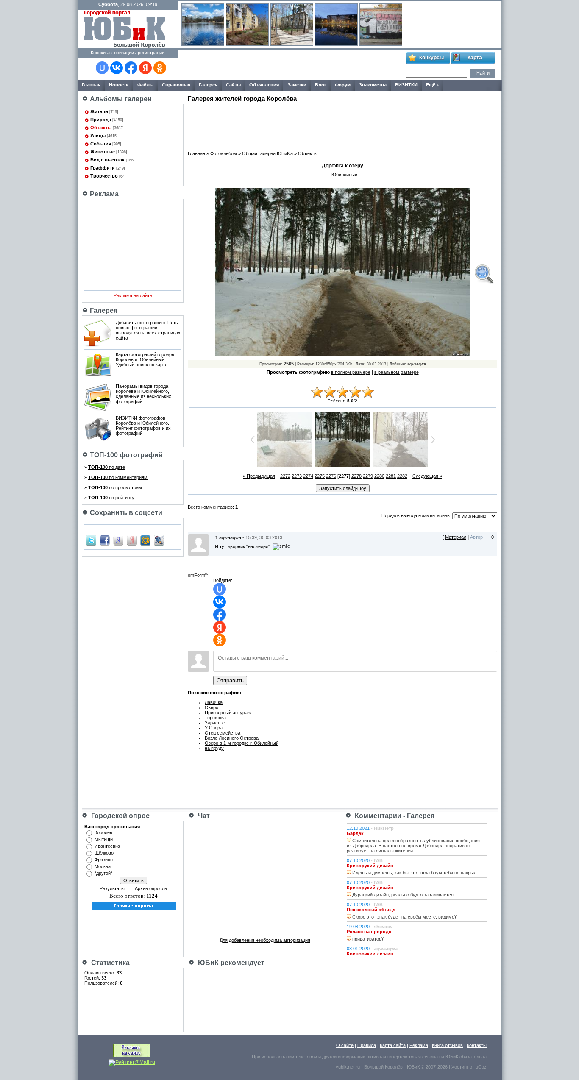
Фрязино (104, 859)
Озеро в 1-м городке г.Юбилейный (241, 743)
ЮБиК (451, 1056)
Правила (366, 1045)
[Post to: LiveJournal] (159, 540)
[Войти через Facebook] (131, 67)
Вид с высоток (107, 159)
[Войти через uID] (102, 67)
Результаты (112, 888)
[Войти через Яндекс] (145, 67)
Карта (475, 58)
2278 (356, 476)
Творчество (104, 175)
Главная (196, 153)
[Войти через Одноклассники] (159, 67)
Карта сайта (393, 1045)
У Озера (214, 727)
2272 (285, 476)
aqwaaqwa (416, 364)
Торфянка (215, 717)
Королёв (103, 832)
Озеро (211, 707)
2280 (379, 476)
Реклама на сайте (133, 295)
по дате (106, 467)
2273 (297, 476)
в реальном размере (396, 372)
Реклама (418, 1045)
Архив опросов (151, 888)
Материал (455, 537)
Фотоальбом (223, 153)
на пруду (214, 748)
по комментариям (118, 477)
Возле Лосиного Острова (232, 737)
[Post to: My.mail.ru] (145, 540)
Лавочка (214, 702)
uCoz (481, 1066)
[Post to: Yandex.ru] (132, 540)
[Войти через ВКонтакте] (116, 67)
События (100, 143)
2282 (402, 476)
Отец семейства (222, 732)
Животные (102, 151)
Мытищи (104, 839)
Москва (103, 866)
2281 (391, 476)
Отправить (230, 680)
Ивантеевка (107, 846)
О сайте (345, 1045)
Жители (99, 111)
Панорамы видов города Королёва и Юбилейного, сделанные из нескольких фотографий (143, 394)
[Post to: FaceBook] (104, 540)
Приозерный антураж (228, 712)
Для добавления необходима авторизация (265, 940)
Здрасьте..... (218, 722)
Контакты (477, 1045)
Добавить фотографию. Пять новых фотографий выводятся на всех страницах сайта (148, 330)
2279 (368, 476)
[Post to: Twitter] (91, 540)
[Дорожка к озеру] (483, 274)
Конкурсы (431, 58)
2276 (331, 476)
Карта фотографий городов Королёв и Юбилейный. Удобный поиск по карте (145, 359)
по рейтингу (111, 497)
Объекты (100, 127)
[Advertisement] (291, 65)
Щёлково (104, 852)
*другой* (103, 873)
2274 (308, 476)
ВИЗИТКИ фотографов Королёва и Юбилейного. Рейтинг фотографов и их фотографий (143, 425)
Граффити (102, 167)
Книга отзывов (447, 1045)
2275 (320, 476)
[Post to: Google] (118, 540)
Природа (100, 119)
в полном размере (350, 372)
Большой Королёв (383, 1066)
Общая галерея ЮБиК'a (267, 153)
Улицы (98, 135)
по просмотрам (115, 487)
